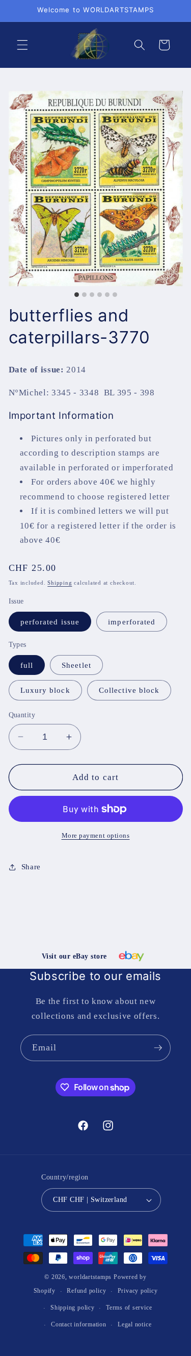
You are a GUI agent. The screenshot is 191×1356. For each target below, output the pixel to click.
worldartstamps (90, 1276)
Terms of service (129, 1307)
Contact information (78, 1324)
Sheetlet (76, 665)
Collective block (129, 690)
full (26, 665)
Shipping (59, 583)
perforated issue (50, 621)
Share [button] (31, 866)
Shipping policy (72, 1307)
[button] (22, 45)
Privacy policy (138, 1290)
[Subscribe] (158, 1048)
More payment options (96, 835)
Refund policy (86, 1290)
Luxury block (45, 690)
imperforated (131, 621)
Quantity (22, 715)
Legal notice (134, 1324)
